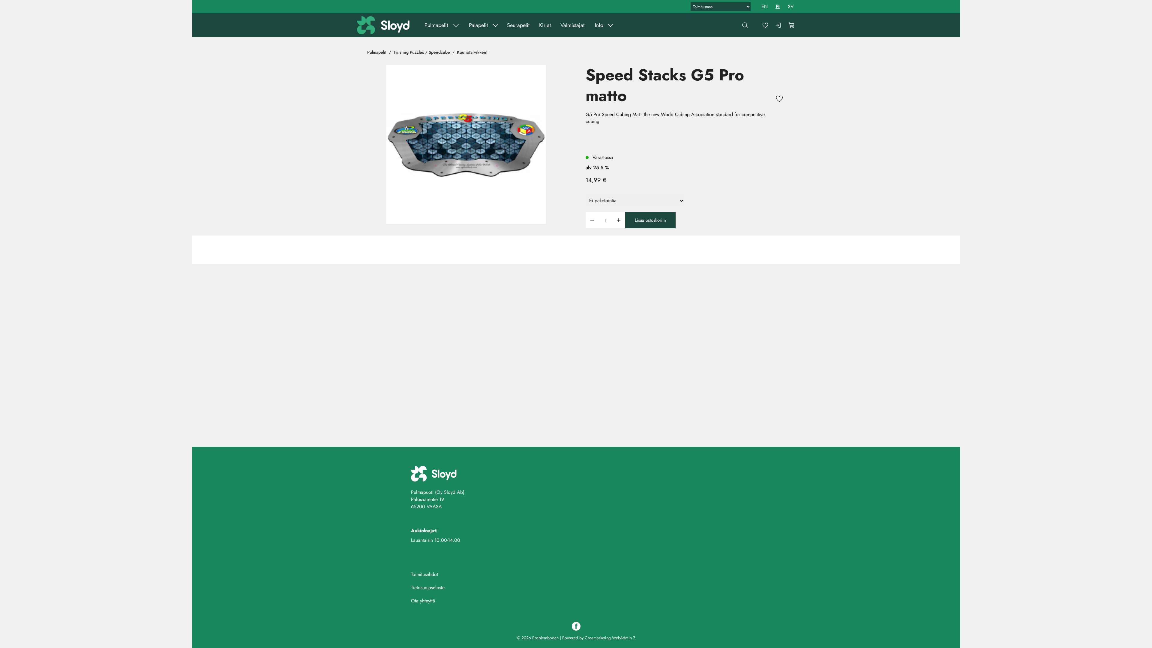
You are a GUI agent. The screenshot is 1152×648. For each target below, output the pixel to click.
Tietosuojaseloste (428, 587)
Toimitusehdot (424, 574)
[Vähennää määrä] (592, 220)
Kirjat (544, 25)
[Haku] (745, 25)
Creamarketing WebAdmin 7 (610, 638)
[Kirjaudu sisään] (778, 25)
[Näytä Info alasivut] (610, 25)
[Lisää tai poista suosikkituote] (779, 99)
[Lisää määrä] (618, 220)
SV (791, 6)
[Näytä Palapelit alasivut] (495, 25)
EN (764, 6)
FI (778, 6)
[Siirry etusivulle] (384, 25)
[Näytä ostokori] (791, 25)
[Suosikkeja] (765, 25)
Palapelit (478, 25)
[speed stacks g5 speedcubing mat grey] (466, 144)
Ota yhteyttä (423, 600)
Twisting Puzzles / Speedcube (421, 52)
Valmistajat (572, 25)
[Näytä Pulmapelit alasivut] (455, 25)
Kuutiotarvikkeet (472, 52)
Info (599, 25)
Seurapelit (518, 25)
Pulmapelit (436, 25)
